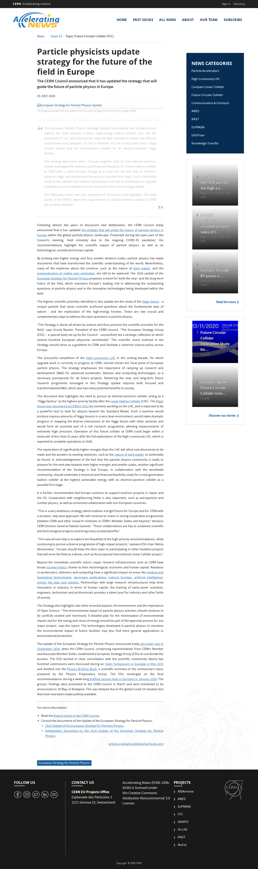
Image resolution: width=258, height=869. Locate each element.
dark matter (141, 268)
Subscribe (233, 20)
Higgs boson (150, 302)
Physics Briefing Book (82, 669)
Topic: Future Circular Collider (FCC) (90, 36)
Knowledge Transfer (205, 143)
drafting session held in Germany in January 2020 (123, 679)
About (188, 20)
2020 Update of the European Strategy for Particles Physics (84, 726)
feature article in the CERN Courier (76, 716)
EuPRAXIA (198, 127)
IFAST (195, 119)
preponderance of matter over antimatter (66, 273)
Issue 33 (56, 36)
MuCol (182, 845)
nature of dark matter (129, 455)
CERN (31, 4)
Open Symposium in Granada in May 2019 (134, 664)
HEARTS (183, 822)
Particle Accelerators (205, 71)
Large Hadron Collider (125, 401)
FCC (180, 814)
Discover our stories (222, 416)
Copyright (121, 863)
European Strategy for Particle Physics (63, 278)
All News (167, 20)
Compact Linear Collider (207, 87)
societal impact (56, 567)
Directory (239, 3)
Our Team (209, 20)
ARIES (195, 111)
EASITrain (198, 135)
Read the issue (226, 302)
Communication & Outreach (210, 103)
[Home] (41, 19)
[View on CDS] (100, 105)
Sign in (226, 3)
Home (122, 20)
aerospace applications (90, 577)
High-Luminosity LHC (100, 358)
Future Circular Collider (207, 95)
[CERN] (234, 790)
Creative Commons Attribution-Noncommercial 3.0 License (146, 798)
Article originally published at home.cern (136, 744)
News (41, 36)
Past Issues (143, 20)
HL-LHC (183, 830)
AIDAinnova (186, 792)
